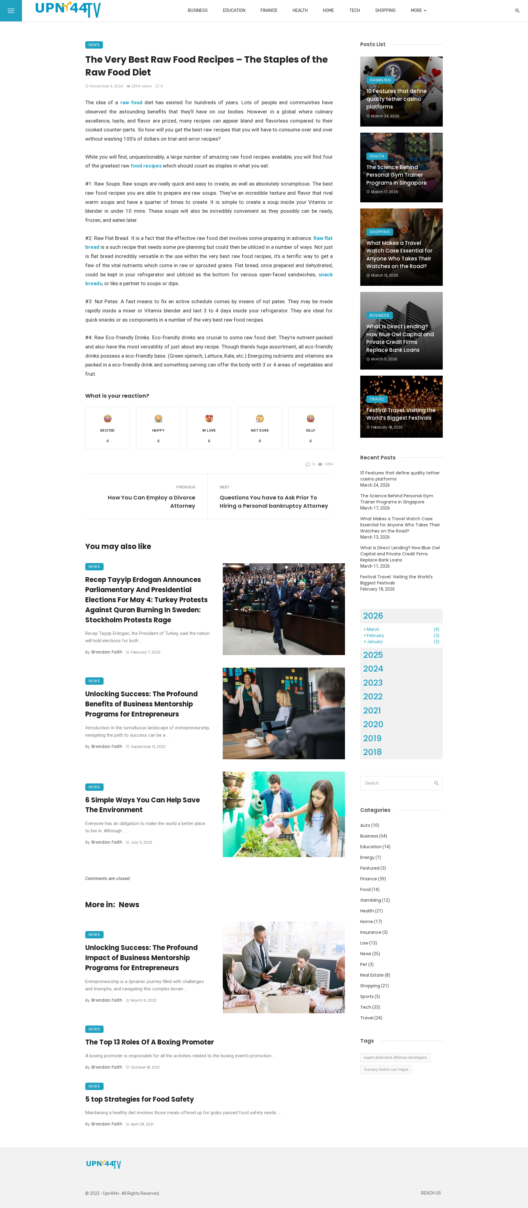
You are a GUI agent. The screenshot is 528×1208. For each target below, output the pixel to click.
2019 (372, 738)
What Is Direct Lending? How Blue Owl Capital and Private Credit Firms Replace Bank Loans (400, 338)
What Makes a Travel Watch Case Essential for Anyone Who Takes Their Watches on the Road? (399, 254)
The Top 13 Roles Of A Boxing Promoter (149, 1042)
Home (328, 10)
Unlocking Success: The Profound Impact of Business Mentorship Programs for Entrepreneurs (141, 958)
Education (234, 10)
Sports (367, 996)
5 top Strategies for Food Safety (139, 1099)
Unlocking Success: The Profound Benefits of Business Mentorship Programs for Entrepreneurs (141, 704)
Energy (367, 857)
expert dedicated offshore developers (395, 1057)
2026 (373, 616)
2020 (373, 724)
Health (300, 10)
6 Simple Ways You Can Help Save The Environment (142, 805)
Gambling (380, 80)
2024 (373, 669)
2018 (372, 752)
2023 (373, 683)
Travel (377, 399)
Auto (365, 825)
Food (365, 889)
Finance (269, 10)
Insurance (370, 932)
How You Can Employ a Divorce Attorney (151, 502)
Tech (354, 10)
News (94, 44)
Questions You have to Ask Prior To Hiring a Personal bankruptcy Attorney (274, 502)
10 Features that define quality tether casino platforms (396, 98)
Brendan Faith (106, 652)
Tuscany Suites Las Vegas (386, 1069)
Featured (370, 868)
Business (198, 10)
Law (364, 943)
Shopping (385, 10)
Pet (363, 964)
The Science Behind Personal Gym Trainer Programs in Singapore (396, 175)
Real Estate (372, 975)
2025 (373, 655)
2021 (372, 710)
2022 (373, 696)
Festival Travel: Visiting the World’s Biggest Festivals (401, 414)
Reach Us (431, 1193)
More (416, 10)
